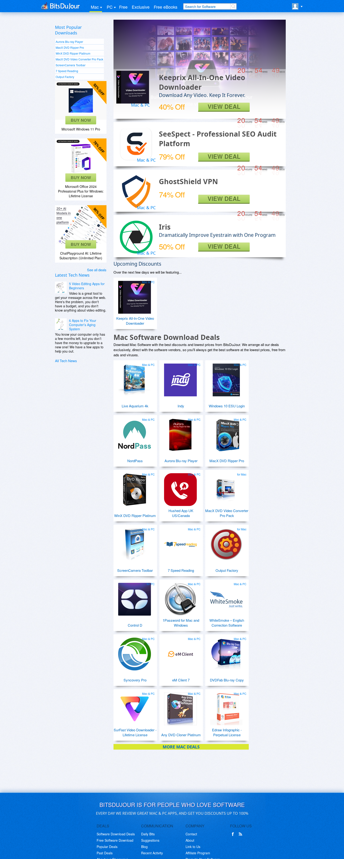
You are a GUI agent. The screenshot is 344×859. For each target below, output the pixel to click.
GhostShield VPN (188, 181)
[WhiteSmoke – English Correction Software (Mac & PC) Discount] (226, 597)
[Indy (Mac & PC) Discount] (180, 378)
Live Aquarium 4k (135, 405)
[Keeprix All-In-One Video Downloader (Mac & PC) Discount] (134, 295)
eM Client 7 (181, 679)
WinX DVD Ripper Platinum (73, 53)
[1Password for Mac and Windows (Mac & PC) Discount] (180, 597)
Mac (95, 7)
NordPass (135, 460)
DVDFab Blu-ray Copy (227, 679)
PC (110, 7)
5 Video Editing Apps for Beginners (87, 285)
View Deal (224, 107)
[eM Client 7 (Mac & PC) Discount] (180, 652)
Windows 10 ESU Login (227, 405)
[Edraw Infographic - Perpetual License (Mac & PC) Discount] (226, 707)
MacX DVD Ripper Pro (70, 47)
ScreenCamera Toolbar (70, 65)
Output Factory (65, 77)
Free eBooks (165, 7)
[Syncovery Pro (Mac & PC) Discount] (134, 652)
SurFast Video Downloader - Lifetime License (135, 732)
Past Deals (105, 853)
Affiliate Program (198, 853)
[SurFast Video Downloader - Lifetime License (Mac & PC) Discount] (134, 707)
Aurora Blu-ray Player (69, 42)
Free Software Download (115, 840)
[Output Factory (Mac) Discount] (226, 542)
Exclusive (141, 7)
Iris (165, 227)
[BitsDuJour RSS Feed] (241, 834)
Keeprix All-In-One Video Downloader (135, 321)
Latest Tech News (72, 275)
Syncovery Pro (135, 679)
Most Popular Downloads (68, 30)
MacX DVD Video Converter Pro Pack (79, 59)
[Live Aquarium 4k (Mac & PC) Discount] (134, 378)
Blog (144, 846)
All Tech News (66, 360)
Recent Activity (152, 853)
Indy (181, 405)
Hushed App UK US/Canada (180, 513)
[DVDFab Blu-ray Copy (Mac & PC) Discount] (226, 652)
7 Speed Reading (67, 71)
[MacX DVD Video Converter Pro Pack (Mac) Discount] (226, 488)
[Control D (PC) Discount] (134, 597)
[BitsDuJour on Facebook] (234, 834)
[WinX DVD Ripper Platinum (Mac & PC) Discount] (134, 488)
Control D (135, 625)
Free (123, 7)
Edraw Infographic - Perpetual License (227, 732)
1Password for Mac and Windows (181, 623)
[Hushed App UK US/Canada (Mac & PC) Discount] (180, 488)
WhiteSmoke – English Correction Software (226, 623)
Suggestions (150, 840)
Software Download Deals (116, 834)
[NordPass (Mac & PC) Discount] (134, 433)
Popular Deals (107, 846)
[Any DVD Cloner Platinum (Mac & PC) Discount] (180, 707)
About (190, 840)
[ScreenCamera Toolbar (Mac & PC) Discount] (134, 542)
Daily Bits (148, 834)
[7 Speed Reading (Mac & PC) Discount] (180, 542)
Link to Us (193, 846)
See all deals (96, 269)
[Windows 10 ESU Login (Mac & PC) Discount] (226, 378)
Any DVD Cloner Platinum (181, 734)
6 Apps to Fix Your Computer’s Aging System (82, 324)
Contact (191, 834)
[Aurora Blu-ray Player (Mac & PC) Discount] (180, 433)
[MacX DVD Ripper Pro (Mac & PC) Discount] (226, 433)
